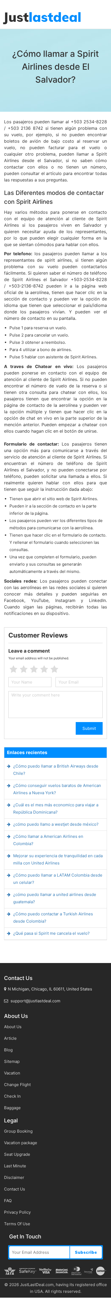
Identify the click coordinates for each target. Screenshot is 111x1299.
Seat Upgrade (17, 1154)
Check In (12, 1096)
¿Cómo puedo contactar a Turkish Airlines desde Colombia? (53, 917)
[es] (0, 2)
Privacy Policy (17, 1212)
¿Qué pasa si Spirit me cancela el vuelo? (51, 933)
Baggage (12, 1107)
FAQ (8, 1200)
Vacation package (20, 1142)
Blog (8, 1049)
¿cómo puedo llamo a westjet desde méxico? (56, 824)
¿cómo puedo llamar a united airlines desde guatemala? (54, 898)
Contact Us (14, 1189)
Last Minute (15, 1165)
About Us (13, 1026)
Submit (89, 728)
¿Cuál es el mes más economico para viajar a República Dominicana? (55, 808)
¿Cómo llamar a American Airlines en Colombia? (48, 840)
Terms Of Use (17, 1223)
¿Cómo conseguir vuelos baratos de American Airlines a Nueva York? (57, 789)
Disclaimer (14, 1177)
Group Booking (18, 1131)
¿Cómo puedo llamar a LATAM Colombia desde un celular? (57, 879)
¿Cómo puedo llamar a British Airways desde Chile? (55, 770)
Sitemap (12, 1061)
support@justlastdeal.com (34, 1000)
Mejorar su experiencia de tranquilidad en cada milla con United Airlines (58, 859)
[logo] (42, 18)
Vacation (12, 1073)
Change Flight (17, 1084)
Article (10, 1038)
